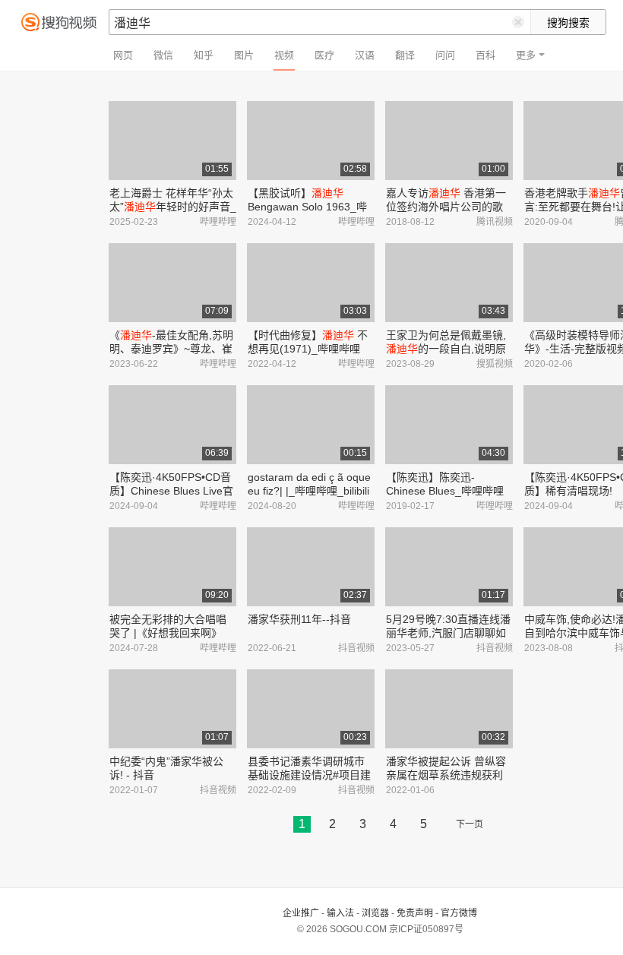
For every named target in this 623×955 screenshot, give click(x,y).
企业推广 (301, 913)
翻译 (405, 55)
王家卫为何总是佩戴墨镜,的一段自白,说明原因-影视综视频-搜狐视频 (446, 348)
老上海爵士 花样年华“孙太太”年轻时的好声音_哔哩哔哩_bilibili (172, 206)
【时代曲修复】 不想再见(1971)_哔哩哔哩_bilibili (308, 348)
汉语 (365, 55)
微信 (163, 55)
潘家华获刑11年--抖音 (299, 619)
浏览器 (375, 913)
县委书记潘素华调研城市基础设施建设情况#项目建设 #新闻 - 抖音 (309, 775)
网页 (123, 55)
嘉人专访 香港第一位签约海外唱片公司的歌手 (446, 206)
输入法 (340, 913)
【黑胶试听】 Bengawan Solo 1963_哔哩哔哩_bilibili (307, 206)
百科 (485, 55)
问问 (445, 55)
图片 (244, 55)
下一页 (469, 824)
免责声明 (415, 913)
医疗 (324, 55)
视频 (284, 55)
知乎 (203, 55)
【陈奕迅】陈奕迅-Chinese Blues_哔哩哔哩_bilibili (445, 491)
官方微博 (459, 913)
